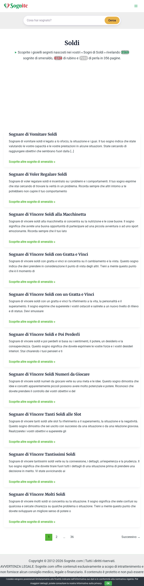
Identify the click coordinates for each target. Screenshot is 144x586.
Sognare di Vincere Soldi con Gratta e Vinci (48, 254)
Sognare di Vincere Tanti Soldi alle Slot (45, 414)
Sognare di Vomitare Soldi (33, 134)
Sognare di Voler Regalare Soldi (38, 174)
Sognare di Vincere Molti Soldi (37, 494)
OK (108, 583)
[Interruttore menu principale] (135, 6)
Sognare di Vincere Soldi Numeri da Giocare (49, 374)
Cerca (112, 20)
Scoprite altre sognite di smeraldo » (32, 162)
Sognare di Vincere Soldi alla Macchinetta (47, 214)
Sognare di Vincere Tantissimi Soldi (42, 454)
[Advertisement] (72, 99)
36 (72, 537)
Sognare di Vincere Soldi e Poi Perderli (44, 334)
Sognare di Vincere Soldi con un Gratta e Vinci (51, 294)
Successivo (131, 537)
